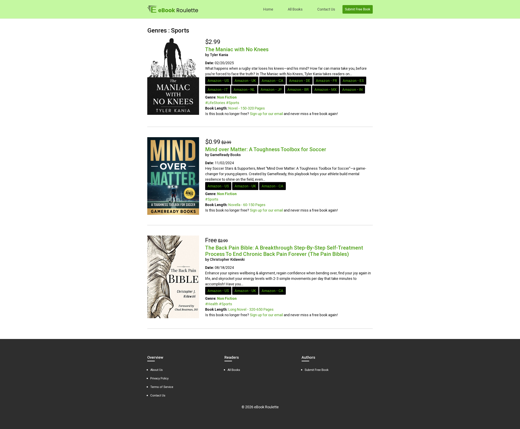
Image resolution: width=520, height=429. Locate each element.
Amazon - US (218, 80)
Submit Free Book (357, 9)
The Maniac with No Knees (237, 49)
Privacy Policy (159, 378)
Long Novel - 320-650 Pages (251, 309)
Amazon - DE (299, 80)
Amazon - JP (271, 89)
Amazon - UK (245, 80)
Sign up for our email (266, 114)
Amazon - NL (244, 89)
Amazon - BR (298, 89)
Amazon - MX (325, 89)
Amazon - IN (352, 89)
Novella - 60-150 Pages (246, 205)
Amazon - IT (218, 89)
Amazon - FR (326, 80)
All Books (295, 9)
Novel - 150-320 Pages (246, 108)
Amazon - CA (272, 80)
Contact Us (326, 9)
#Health (211, 304)
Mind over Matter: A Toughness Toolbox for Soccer (265, 149)
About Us (156, 370)
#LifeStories (215, 103)
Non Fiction (227, 97)
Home (268, 9)
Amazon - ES (353, 80)
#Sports (232, 103)
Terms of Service (161, 387)
